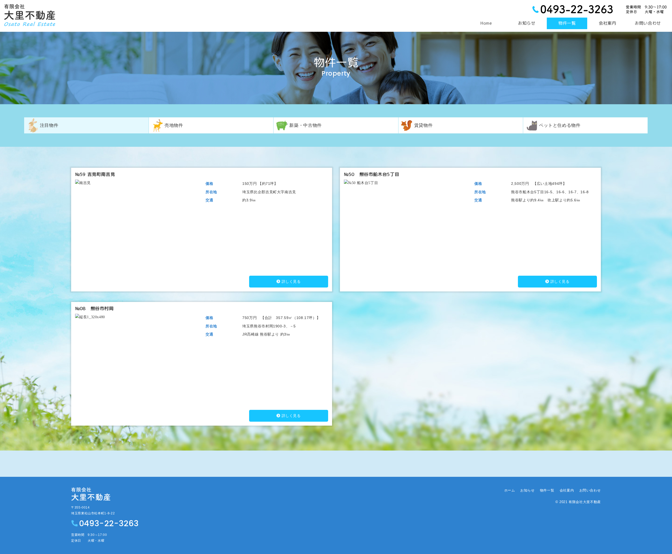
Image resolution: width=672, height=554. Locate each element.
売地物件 (174, 125)
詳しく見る (291, 281)
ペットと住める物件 (560, 125)
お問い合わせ (590, 490)
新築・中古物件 (305, 125)
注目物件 (49, 125)
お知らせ (527, 490)
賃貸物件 (423, 125)
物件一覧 (547, 490)
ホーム (509, 490)
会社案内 (567, 490)
